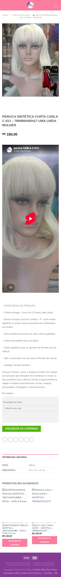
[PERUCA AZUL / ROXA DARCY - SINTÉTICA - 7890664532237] (45, 504)
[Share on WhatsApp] (5, 439)
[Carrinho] (56, 5)
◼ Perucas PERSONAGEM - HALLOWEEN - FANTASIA (39, 16)
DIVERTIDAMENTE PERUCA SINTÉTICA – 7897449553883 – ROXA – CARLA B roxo (15, 529)
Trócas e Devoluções (19, 565)
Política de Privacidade (18, 563)
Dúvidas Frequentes (43, 565)
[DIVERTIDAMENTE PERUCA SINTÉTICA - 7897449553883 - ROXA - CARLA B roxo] (15, 504)
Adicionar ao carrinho (21, 428)
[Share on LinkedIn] (31, 439)
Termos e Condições (44, 563)
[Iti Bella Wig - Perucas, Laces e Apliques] (30, 5)
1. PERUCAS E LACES (20, 15)
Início (5, 15)
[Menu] (4, 5)
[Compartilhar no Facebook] (10, 439)
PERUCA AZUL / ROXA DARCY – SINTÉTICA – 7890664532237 (42, 528)
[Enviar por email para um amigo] (21, 439)
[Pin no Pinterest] (26, 439)
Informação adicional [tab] (14, 457)
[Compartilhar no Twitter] (15, 439)
